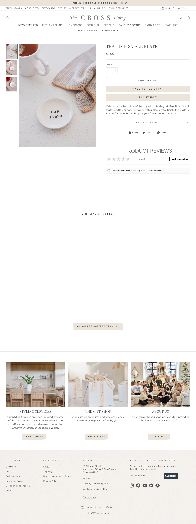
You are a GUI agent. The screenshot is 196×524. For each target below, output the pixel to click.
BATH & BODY (152, 25)
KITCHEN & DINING (52, 25)
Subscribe (170, 476)
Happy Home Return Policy (57, 476)
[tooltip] (186, 88)
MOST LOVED (32, 8)
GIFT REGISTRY (77, 8)
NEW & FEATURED (28, 25)
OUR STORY (159, 436)
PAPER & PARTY (110, 30)
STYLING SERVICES (118, 8)
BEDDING (109, 25)
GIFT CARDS (48, 8)
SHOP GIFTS (96, 436)
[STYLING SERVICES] (35, 384)
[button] (12, 51)
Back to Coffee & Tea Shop (100, 326)
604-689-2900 (90, 472)
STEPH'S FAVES (14, 8)
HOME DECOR (75, 25)
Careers (10, 490)
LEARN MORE (34, 436)
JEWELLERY (171, 25)
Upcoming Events (14, 481)
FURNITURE (93, 25)
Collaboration (13, 476)
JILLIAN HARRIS (96, 8)
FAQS (46, 466)
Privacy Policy (50, 481)
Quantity (113, 64)
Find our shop (89, 497)
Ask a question (148, 122)
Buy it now (148, 97)
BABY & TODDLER (87, 30)
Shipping (47, 471)
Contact (10, 471)
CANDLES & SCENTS (129, 25)
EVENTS (62, 8)
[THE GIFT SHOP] (98, 384)
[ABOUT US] (160, 384)
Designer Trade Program (18, 485)
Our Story (11, 466)
